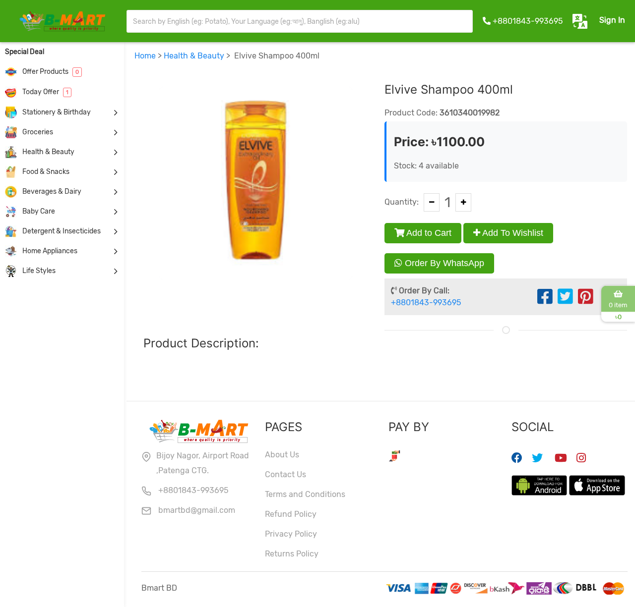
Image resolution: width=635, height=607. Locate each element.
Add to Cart (427, 233)
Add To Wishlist (511, 233)
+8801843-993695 (528, 21)
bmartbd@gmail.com (195, 510)
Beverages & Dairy (51, 191)
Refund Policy (291, 514)
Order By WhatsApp (443, 263)
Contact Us (285, 474)
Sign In (612, 20)
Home (145, 55)
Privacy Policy (291, 534)
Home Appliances (49, 251)
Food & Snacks (45, 171)
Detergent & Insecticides (61, 231)
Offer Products (50, 71)
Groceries (37, 132)
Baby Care (38, 211)
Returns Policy (291, 553)
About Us (282, 454)
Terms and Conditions (305, 494)
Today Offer (44, 92)
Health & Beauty (47, 152)
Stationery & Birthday (56, 112)
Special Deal (24, 52)
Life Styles (38, 271)
